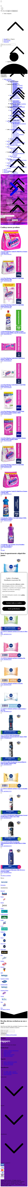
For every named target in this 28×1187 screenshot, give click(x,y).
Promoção (9, 158)
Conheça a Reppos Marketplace (11, 1050)
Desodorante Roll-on (17, 90)
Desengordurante (17, 129)
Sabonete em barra (17, 92)
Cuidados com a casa (14, 122)
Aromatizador (16, 137)
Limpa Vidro (16, 133)
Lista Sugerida (7, 40)
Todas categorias (7, 79)
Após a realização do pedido (10, 1062)
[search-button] (1, 44)
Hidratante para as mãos (18, 117)
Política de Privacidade (11, 1035)
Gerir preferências (14, 608)
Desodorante (16, 83)
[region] (14, 593)
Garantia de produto (8, 1064)
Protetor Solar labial (17, 106)
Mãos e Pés (12, 115)
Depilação (15, 88)
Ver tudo (9, 168)
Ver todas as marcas (5, 1009)
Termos (23, 222)
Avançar (3, 217)
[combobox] (9, 44)
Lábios (11, 107)
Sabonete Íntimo (16, 98)
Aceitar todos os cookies (14, 603)
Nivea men (3, 735)
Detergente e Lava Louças (19, 130)
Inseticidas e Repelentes (18, 134)
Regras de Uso (7, 1053)
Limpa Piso (15, 127)
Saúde (8, 146)
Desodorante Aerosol (17, 87)
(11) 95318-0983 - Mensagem (11, 1073)
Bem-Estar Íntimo (14, 95)
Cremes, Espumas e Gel (18, 111)
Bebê (11, 118)
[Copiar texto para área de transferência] (1, 256)
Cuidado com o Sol (14, 103)
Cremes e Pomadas (17, 119)
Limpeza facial (16, 100)
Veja (2, 331)
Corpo (11, 81)
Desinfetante (15, 125)
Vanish (2, 251)
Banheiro (15, 131)
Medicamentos (13, 152)
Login (8, 10)
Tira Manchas (16, 140)
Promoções (6, 41)
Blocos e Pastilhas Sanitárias (19, 123)
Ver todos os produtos (6, 875)
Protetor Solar (16, 104)
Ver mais (3, 550)
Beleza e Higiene (11, 80)
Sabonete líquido (16, 91)
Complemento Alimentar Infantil (17, 142)
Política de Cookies (14, 224)
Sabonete (15, 86)
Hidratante (15, 84)
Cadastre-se (14, 10)
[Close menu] (1, 6)
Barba (11, 110)
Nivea (2, 631)
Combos (9, 162)
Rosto (11, 99)
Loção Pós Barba (17, 114)
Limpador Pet (16, 135)
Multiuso (15, 126)
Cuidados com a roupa (15, 138)
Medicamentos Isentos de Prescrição (18, 219)
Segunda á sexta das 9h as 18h (11, 1070)
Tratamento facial (17, 102)
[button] (15, 25)
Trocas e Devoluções (8, 1063)
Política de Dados (5, 224)
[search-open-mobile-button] (1, 46)
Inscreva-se (3, 1033)
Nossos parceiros (8, 1052)
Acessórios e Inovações (12, 144)
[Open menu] (1, 1)
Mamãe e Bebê (13, 156)
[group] (14, 256)
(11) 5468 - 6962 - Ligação (10, 1071)
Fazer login (3, 74)
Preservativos (16, 96)
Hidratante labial (16, 108)
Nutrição (9, 141)
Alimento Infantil (17, 157)
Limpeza (9, 121)
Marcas (5, 39)
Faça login (15, 220)
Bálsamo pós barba (17, 113)
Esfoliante (15, 94)
